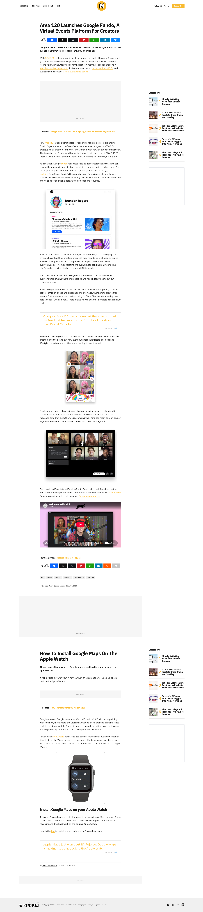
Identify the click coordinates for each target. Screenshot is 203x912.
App (42, 577)
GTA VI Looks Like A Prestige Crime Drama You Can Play (172, 115)
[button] (165, 6)
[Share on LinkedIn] (99, 565)
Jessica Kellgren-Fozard (69, 557)
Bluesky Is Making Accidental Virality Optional (171, 101)
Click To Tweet (109, 328)
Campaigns (82, 905)
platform (91, 577)
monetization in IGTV (102, 68)
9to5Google (58, 736)
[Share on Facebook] (54, 565)
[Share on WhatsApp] (90, 565)
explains (44, 174)
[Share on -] (52, 40)
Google (57, 577)
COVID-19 (49, 58)
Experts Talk (99, 905)
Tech (105, 905)
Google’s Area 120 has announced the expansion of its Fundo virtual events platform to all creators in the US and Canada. (79, 320)
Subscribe (178, 6)
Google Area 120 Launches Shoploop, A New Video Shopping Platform (82, 131)
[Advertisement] (80, 100)
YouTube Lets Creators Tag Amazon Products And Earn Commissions (173, 128)
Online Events (79, 577)
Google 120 (67, 577)
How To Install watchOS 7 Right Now (68, 707)
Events (49, 577)
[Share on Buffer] (63, 565)
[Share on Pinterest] (81, 565)
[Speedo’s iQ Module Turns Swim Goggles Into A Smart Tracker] (153, 141)
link (53, 831)
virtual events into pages (75, 71)
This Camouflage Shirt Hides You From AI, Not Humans (173, 155)
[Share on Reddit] (107, 565)
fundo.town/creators (89, 496)
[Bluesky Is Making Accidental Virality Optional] (153, 101)
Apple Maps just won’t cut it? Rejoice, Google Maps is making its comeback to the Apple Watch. (80, 846)
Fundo (64, 163)
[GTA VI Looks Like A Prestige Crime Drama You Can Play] (153, 115)
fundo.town (115, 492)
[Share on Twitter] (72, 565)
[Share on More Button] (116, 565)
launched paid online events (54, 68)
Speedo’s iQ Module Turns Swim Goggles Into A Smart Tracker (172, 141)
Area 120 (49, 142)
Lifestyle (90, 905)
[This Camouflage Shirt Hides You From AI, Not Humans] (153, 155)
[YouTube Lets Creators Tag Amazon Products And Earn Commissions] (153, 128)
